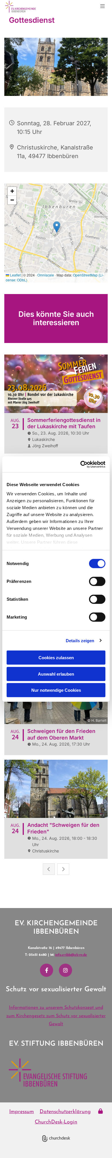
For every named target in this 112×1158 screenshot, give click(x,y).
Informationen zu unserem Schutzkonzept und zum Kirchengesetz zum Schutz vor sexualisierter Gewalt (56, 1016)
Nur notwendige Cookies (56, 690)
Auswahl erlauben (56, 673)
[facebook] (46, 970)
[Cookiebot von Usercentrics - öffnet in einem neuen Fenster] (80, 464)
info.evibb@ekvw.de (71, 955)
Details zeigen (80, 640)
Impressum (21, 1112)
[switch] (97, 581)
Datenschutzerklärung (65, 1112)
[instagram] (65, 970)
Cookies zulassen (56, 657)
